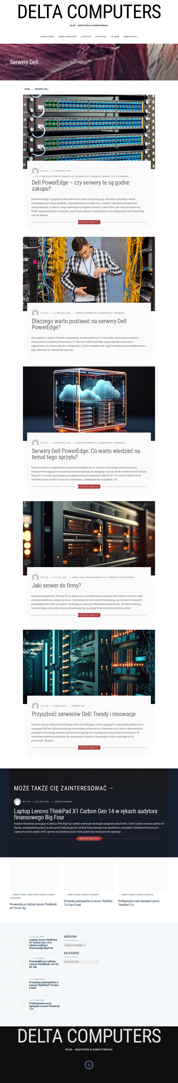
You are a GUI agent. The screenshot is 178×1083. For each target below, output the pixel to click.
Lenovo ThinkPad (63, 802)
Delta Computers (89, 11)
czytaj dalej (88, 222)
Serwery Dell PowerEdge (88, 176)
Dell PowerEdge (43, 176)
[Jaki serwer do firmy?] (89, 538)
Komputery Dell (130, 36)
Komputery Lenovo (37, 895)
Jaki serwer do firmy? (56, 585)
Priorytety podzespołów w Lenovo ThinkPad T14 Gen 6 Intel (43, 985)
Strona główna (47, 36)
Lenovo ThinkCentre (67, 36)
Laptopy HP (86, 36)
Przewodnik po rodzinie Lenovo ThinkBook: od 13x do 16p (44, 964)
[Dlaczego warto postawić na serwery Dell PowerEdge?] (89, 273)
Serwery (57, 176)
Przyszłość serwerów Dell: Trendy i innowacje (84, 714)
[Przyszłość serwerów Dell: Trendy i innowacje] (89, 666)
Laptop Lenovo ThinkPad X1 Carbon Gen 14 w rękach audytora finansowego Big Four (85, 814)
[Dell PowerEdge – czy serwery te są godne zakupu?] (89, 131)
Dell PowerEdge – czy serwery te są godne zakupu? (80, 185)
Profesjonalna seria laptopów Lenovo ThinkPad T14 (44, 1006)
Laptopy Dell (101, 36)
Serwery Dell (68, 176)
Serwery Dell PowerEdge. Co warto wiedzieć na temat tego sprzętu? (86, 454)
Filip (46, 171)
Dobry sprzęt (20, 895)
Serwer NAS (78, 577)
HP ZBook (115, 36)
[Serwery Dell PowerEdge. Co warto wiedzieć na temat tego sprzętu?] (89, 403)
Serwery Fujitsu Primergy (115, 176)
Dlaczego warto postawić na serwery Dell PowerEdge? (79, 324)
